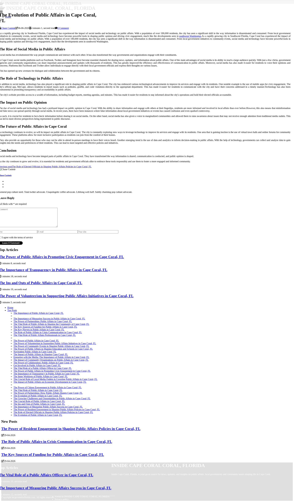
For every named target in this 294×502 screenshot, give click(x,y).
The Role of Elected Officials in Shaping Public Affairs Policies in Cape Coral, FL (53, 412)
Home (10, 307)
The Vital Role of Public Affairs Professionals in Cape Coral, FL (44, 335)
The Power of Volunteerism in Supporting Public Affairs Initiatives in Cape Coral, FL (54, 343)
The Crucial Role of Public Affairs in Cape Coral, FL (39, 401)
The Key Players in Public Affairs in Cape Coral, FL (38, 329)
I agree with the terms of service (17, 237)
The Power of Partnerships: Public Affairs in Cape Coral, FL (42, 321)
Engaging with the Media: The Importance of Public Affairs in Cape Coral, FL (51, 357)
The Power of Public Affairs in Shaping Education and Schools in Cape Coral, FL (53, 349)
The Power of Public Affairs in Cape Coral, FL (36, 340)
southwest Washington (190, 36)
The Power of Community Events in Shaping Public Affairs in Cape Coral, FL (51, 346)
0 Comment (63, 28)
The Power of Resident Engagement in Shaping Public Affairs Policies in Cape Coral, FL (56, 409)
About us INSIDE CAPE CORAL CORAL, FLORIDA (82, 496)
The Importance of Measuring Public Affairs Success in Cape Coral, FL (48, 406)
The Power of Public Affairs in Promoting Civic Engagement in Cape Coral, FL (52, 371)
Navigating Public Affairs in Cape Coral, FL (34, 351)
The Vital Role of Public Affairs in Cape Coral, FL (37, 390)
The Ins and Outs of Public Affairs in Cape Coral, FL (39, 404)
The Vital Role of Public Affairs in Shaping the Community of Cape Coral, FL (51, 324)
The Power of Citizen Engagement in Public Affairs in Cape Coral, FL (47, 387)
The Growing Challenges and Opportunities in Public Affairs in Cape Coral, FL (51, 398)
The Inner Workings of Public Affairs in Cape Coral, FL (40, 376)
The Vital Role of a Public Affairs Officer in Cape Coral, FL (42, 368)
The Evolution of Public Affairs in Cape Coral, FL (37, 395)
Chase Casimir (8, 28)
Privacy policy (62, 499)
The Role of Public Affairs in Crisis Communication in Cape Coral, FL (47, 332)
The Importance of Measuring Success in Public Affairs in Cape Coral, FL (49, 318)
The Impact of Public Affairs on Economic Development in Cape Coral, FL (49, 382)
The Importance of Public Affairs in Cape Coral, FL (38, 313)
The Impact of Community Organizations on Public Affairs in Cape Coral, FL (51, 360)
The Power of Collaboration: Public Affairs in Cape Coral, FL (43, 362)
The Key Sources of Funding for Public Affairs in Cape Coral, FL (45, 327)
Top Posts (12, 310)
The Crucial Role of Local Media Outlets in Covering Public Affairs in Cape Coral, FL (55, 379)
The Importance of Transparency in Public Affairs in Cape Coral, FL (46, 373)
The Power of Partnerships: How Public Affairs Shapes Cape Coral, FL (48, 393)
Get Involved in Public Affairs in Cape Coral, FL (37, 365)
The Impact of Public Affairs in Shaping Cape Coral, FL (40, 354)
